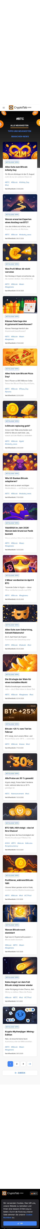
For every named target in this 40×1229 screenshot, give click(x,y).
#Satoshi (22, 645)
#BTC (7, 182)
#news (21, 744)
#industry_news (25, 235)
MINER (9, 60)
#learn (21, 284)
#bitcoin (20, 843)
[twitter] (11, 94)
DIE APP (10, 77)
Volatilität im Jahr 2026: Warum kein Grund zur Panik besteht (19, 531)
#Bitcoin (14, 182)
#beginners (9, 287)
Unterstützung (14, 83)
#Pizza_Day (23, 389)
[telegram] (5, 94)
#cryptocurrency (11, 846)
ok (21, 1223)
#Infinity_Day (24, 182)
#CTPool (27, 895)
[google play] (22, 94)
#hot (7, 185)
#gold (21, 441)
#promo (8, 392)
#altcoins (28, 843)
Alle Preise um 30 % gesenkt (19, 778)
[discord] (16, 94)
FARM (9, 54)
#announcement (17, 794)
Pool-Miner (12, 65)
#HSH (7, 843)
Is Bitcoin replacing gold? (17, 426)
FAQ (8, 71)
